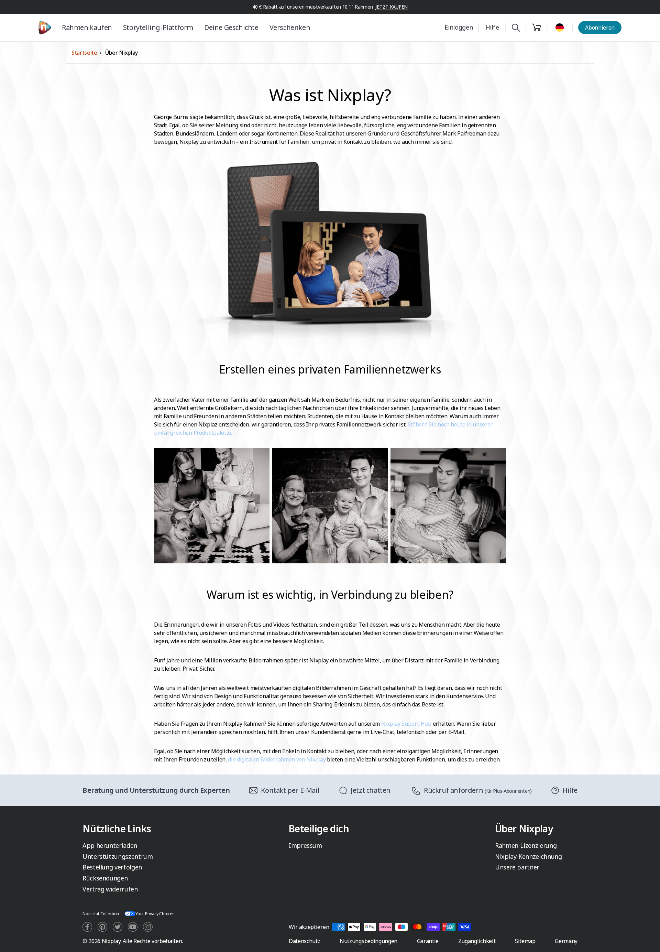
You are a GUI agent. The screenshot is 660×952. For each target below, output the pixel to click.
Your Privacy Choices (154, 914)
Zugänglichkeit (477, 941)
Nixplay (111, 941)
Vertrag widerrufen (110, 889)
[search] (516, 27)
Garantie (428, 941)
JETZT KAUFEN (391, 6)
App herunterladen (109, 845)
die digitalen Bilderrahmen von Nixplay (277, 759)
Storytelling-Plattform (158, 27)
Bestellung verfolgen (112, 867)
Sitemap (525, 941)
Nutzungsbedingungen (368, 941)
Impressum (305, 845)
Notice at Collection (100, 914)
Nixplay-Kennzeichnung (528, 856)
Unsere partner (517, 867)
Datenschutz (304, 941)
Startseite (84, 52)
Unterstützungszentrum (117, 856)
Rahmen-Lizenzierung (526, 845)
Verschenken (290, 27)
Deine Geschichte (231, 27)
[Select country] (559, 27)
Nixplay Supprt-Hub (406, 723)
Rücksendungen (105, 878)
